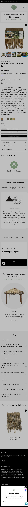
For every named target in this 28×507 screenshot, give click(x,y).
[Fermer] (26, 487)
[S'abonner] (24, 501)
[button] (25, 490)
